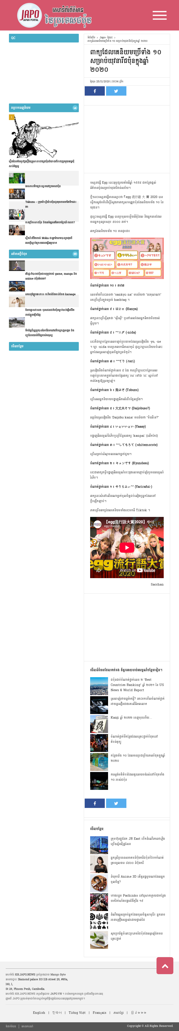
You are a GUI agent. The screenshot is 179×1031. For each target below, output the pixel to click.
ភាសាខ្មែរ (119, 1013)
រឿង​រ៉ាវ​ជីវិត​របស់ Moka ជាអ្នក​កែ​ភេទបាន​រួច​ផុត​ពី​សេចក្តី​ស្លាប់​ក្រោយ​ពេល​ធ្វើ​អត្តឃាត (48, 240)
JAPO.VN (56, 993)
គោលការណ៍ (27, 1026)
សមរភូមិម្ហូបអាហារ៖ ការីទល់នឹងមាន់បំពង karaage (50, 294)
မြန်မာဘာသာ (138, 1013)
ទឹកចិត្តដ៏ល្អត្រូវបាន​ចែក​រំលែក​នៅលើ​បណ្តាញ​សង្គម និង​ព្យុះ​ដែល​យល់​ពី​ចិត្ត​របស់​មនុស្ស (49, 333)
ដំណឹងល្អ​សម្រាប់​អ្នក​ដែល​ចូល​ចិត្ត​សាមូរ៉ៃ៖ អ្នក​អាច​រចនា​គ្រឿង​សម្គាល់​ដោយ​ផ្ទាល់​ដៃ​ (138, 917)
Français (99, 1013)
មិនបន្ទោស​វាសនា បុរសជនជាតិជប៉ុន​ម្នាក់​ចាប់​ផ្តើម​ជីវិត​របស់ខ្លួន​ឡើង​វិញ (49, 312)
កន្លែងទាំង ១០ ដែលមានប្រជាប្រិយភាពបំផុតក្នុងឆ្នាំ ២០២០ (138, 758)
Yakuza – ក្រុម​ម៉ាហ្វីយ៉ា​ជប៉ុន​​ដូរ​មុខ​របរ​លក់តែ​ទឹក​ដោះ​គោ (50, 204)
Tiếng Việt (77, 1013)
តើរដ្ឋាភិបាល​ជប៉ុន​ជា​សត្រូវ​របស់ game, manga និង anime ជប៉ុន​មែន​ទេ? (51, 276)
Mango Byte (58, 974)
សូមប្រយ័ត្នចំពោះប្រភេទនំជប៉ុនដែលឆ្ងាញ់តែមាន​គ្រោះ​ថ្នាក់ (137, 936)
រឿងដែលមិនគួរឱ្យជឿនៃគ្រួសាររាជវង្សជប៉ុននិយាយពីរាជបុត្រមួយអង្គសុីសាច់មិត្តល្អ (41, 164)
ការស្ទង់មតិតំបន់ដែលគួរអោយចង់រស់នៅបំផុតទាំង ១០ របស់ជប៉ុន (137, 777)
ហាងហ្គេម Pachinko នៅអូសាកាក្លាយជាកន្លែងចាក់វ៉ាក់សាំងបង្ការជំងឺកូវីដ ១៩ (138, 898)
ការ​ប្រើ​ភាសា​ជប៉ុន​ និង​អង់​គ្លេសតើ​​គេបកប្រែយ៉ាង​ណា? (50, 222)
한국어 (57, 1013)
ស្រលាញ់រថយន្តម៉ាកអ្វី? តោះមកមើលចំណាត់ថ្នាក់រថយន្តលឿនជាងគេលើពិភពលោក (138, 701)
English (39, 1013)
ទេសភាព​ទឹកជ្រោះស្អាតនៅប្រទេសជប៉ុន (43, 186)
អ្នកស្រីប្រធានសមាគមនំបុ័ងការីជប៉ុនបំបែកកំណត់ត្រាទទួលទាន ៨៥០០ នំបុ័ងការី (137, 860)
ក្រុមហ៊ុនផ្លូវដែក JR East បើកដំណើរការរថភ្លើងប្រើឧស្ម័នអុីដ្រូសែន (138, 841)
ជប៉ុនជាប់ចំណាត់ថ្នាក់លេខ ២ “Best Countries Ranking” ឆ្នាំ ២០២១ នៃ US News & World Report (137, 685)
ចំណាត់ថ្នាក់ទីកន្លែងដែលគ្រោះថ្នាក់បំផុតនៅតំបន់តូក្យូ (134, 739)
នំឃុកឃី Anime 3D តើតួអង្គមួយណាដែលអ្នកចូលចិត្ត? (138, 879)
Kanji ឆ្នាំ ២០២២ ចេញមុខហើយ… (131, 717)
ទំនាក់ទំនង (11, 1026)
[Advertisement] (127, 138)
